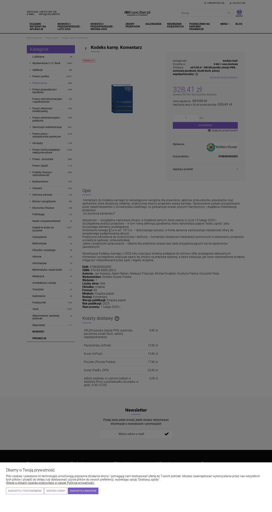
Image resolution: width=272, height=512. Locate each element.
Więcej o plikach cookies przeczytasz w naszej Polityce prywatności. (50, 483)
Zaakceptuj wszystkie (83, 491)
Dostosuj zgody (55, 491)
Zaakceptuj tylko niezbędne (25, 491)
